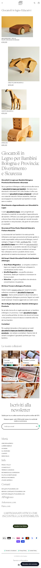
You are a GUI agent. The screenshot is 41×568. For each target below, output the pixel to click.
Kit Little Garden (22, 556)
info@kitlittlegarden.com (10, 489)
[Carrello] (39, 3)
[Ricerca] (34, 3)
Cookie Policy (6, 467)
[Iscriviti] (37, 426)
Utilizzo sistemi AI (7, 480)
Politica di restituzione (9, 475)
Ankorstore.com (9, 502)
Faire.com (6, 506)
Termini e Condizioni (8, 470)
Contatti (4, 453)
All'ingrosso (6, 451)
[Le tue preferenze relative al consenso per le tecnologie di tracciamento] (39, 426)
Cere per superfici (7, 443)
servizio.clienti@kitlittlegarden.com (13, 491)
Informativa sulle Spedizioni (10, 472)
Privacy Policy (6, 465)
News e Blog (5, 456)
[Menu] (2, 3)
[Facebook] (19, 565)
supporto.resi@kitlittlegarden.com (13, 494)
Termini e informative (20, 560)
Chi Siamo (4, 448)
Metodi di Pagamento (8, 477)
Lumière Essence (7, 446)
